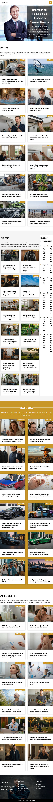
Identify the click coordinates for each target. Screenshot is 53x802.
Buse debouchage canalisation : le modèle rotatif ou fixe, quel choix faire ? (12, 137)
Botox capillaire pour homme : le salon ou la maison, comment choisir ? (40, 440)
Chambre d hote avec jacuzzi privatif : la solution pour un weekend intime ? (40, 627)
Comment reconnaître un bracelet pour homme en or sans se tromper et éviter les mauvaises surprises (40, 496)
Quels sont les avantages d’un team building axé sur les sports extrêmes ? (39, 195)
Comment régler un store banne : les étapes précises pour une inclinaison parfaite (39, 137)
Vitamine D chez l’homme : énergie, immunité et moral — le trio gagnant (11, 711)
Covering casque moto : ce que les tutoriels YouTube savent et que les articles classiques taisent (12, 81)
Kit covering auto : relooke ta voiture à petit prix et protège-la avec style (11, 495)
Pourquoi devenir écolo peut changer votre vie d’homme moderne (30, 341)
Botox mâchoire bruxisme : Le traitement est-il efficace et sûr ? (12, 683)
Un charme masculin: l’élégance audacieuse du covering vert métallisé (39, 553)
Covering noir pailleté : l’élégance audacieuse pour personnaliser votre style (40, 581)
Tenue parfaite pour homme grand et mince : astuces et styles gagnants (45, 300)
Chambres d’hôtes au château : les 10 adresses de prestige (11, 166)
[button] (50, 2)
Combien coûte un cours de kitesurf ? (45, 268)
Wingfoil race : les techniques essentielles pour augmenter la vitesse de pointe (40, 80)
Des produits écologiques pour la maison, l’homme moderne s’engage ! (9, 317)
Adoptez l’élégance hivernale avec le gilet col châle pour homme (12, 765)
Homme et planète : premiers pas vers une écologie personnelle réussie (30, 365)
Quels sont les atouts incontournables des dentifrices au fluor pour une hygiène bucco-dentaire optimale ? (12, 655)
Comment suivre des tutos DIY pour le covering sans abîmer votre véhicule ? (11, 195)
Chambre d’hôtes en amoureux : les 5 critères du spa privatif (11, 109)
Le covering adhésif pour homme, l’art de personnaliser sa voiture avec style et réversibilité (40, 525)
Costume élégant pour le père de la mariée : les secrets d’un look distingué (9, 267)
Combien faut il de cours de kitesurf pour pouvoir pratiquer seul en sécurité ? (40, 222)
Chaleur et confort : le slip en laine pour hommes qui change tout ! (9, 293)
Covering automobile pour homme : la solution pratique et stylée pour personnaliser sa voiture (11, 525)
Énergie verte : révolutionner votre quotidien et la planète (28, 293)
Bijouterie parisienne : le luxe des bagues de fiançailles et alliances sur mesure (12, 440)
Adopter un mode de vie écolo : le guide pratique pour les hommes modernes (29, 391)
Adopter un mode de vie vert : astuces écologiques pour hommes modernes (10, 391)
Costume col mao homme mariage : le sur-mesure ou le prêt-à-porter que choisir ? (12, 467)
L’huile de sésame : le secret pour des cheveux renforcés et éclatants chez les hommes (39, 766)
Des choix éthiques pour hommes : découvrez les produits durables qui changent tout (9, 366)
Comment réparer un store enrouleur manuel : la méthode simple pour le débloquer (39, 167)
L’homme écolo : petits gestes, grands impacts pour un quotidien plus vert (10, 341)
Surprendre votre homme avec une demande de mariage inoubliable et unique (40, 738)
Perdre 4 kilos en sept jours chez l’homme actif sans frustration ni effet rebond (40, 711)
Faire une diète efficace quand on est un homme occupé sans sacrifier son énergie (12, 738)
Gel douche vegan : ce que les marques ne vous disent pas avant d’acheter (12, 627)
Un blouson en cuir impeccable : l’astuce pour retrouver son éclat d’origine (29, 268)
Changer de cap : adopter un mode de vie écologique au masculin (29, 317)
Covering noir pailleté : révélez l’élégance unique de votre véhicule (12, 553)
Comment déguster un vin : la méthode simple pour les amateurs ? (39, 109)
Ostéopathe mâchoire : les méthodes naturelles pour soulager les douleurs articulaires (39, 655)
